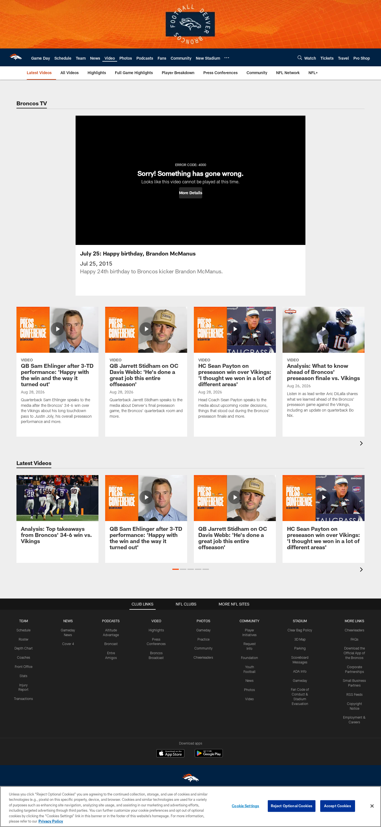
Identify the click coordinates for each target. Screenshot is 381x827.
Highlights (156, 630)
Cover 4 (68, 644)
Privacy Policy (50, 821)
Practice (203, 639)
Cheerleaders (203, 657)
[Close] (372, 806)
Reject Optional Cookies (291, 806)
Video (249, 699)
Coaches (23, 657)
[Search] (300, 57)
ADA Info (300, 671)
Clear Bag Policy (300, 630)
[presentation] (362, 444)
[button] (190, 192)
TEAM (23, 621)
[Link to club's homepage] (15, 57)
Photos (249, 690)
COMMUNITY (249, 621)
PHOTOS (203, 621)
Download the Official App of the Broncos (354, 653)
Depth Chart (24, 648)
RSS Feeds (354, 694)
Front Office (23, 666)
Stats (23, 676)
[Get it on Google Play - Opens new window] (209, 756)
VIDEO (156, 621)
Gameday (203, 630)
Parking (300, 648)
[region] (190, 806)
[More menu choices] (227, 57)
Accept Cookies (337, 806)
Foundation (249, 658)
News (249, 680)
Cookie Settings (245, 806)
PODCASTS (111, 621)
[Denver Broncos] (190, 779)
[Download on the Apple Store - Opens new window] (170, 754)
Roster (23, 639)
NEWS (68, 621)
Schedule (23, 630)
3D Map (300, 639)
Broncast (111, 644)
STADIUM (300, 621)
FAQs (354, 639)
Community (203, 648)
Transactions (23, 698)
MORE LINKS (354, 621)
